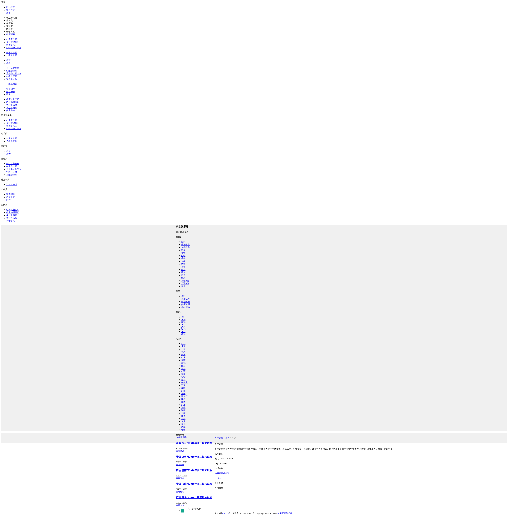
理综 (183, 258)
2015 (183, 329)
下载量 (179, 437)
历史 (183, 275)
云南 (183, 413)
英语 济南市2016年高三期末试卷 (194, 470)
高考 (8, 63)
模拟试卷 (185, 302)
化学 (183, 253)
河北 (183, 424)
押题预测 (185, 304)
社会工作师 (11, 39)
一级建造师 (11, 52)
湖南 (183, 407)
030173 (225, 513)
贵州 (183, 430)
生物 (183, 256)
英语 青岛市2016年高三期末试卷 (194, 497)
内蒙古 (184, 382)
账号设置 (10, 10)
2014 (183, 331)
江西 (183, 402)
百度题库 (219, 438)
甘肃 (183, 421)
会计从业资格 (12, 68)
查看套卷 (180, 451)
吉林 (183, 380)
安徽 (183, 377)
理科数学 (185, 244)
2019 (183, 320)
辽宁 (183, 393)
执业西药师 (11, 108)
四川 (183, 416)
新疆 (183, 388)
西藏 (183, 427)
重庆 (183, 352)
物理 (183, 250)
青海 (183, 418)
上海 (183, 349)
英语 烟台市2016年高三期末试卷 (194, 443)
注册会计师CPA (13, 73)
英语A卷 (185, 283)
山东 (183, 357)
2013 (183, 334)
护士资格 (10, 110)
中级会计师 (11, 71)
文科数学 (185, 247)
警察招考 (10, 89)
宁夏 (183, 385)
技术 (183, 286)
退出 (8, 13)
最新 (185, 437)
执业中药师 (11, 105)
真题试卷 (185, 299)
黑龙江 (184, 396)
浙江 (183, 368)
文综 (183, 261)
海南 (183, 410)
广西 (183, 391)
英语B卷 (185, 281)
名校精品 (185, 307)
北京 (183, 346)
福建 (183, 374)
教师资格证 (11, 45)
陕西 (183, 399)
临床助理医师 (12, 102)
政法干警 (10, 91)
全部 (183, 242)
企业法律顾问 (12, 42)
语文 (183, 269)
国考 (8, 94)
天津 (183, 354)
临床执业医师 (12, 99)
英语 (183, 267)
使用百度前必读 (284, 513)
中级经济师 (11, 76)
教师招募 (10, 34)
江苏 (183, 366)
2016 (183, 327)
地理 (183, 278)
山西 (183, 371)
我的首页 (10, 7)
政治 (183, 272)
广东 (183, 405)
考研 (8, 60)
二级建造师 (11, 55)
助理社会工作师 (13, 48)
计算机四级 (11, 84)
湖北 (183, 363)
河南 (183, 360)
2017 (183, 324)
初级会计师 (11, 79)
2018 (183, 322)
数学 (183, 264)
